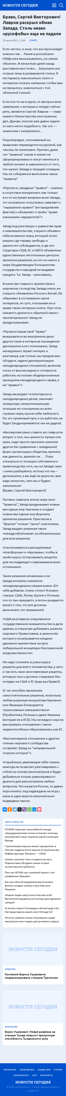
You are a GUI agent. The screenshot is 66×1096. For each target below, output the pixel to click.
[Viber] (24, 809)
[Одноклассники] (10, 809)
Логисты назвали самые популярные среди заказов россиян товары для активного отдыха (32, 919)
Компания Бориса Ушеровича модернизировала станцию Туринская (31, 976)
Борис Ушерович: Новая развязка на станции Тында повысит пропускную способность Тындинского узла (30, 1035)
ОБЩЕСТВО (10, 969)
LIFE (34, 1075)
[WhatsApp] (29, 809)
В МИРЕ (33, 40)
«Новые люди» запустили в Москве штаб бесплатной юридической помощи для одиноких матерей (33, 898)
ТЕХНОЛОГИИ (21, 1075)
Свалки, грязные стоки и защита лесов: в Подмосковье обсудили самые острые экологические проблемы (28, 863)
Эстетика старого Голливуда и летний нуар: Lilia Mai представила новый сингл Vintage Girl (32, 909)
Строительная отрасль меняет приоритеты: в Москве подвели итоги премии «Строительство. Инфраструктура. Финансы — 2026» (32, 849)
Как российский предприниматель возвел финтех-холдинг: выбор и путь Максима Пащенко (29, 885)
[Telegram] (14, 809)
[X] (19, 809)
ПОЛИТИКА (10, 1069)
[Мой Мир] (34, 809)
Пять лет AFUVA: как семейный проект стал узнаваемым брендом (30, 874)
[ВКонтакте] (5, 809)
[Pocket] (39, 809)
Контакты (46, 1075)
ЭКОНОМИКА (11, 1026)
